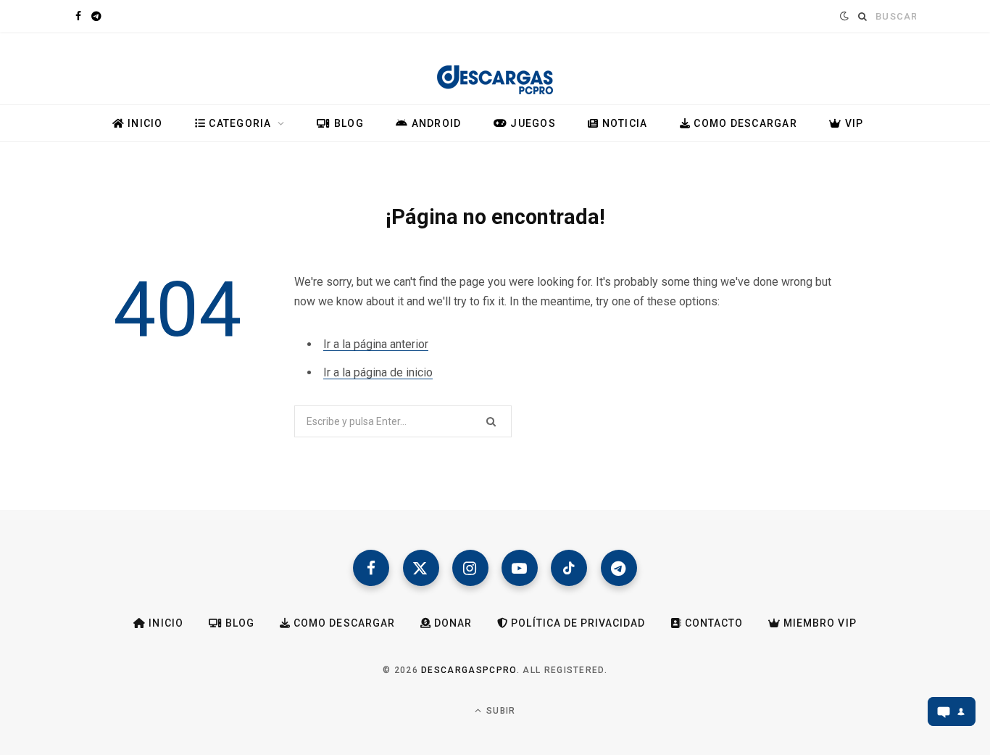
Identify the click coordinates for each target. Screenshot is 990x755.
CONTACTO (712, 623)
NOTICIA (623, 123)
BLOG (347, 123)
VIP (852, 123)
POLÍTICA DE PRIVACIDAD (576, 623)
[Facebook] (371, 568)
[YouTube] (520, 568)
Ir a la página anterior (375, 344)
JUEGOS (531, 123)
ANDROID (434, 123)
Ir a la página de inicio (378, 372)
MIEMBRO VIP (819, 623)
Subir (499, 711)
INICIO (144, 123)
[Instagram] (470, 568)
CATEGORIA (239, 123)
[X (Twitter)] (421, 568)
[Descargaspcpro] (495, 71)
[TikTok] (569, 568)
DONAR (451, 623)
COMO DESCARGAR (744, 123)
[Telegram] (619, 568)
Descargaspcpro (468, 670)
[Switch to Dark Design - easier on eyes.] (842, 16)
